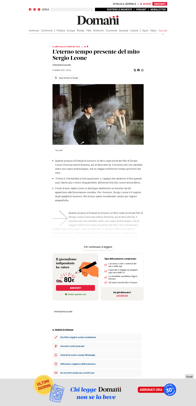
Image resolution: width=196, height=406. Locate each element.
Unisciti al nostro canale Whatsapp (77, 355)
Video (153, 30)
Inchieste (34, 30)
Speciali (162, 30)
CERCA (45, 9)
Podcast (141, 9)
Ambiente (98, 30)
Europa (71, 30)
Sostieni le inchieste (119, 9)
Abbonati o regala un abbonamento (78, 363)
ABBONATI (75, 287)
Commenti (47, 30)
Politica (61, 30)
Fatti (88, 30)
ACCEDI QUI (122, 295)
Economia (111, 30)
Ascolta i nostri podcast (72, 346)
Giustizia (123, 30)
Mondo (80, 30)
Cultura (134, 30)
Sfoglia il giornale (124, 3)
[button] (134, 70)
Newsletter (158, 9)
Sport (145, 30)
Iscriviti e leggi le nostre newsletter (78, 337)
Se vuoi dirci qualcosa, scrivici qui (77, 372)
